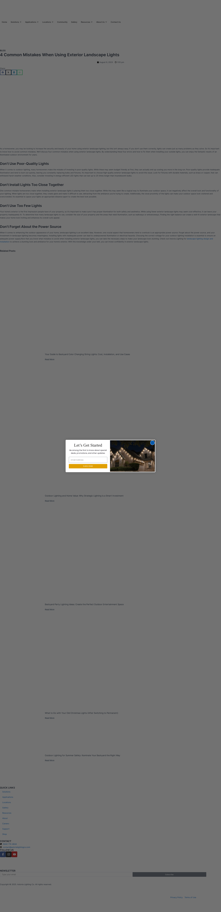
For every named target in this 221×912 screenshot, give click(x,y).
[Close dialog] (152, 443)
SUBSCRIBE (88, 466)
